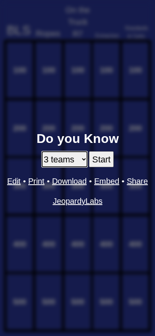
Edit (14, 181)
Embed (106, 181)
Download (69, 181)
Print (36, 181)
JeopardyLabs (78, 201)
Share (137, 181)
